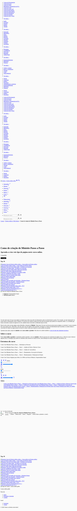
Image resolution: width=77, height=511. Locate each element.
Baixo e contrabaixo (8, 69)
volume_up (1, 364)
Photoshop (6, 49)
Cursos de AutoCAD (9, 9)
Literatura (6, 41)
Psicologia (6, 82)
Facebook (6, 503)
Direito (5, 78)
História (5, 36)
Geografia (6, 38)
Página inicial (7, 199)
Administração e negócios (10, 84)
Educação (7, 188)
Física (5, 34)
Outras (6, 194)
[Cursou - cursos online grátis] (8, 180)
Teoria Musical (7, 73)
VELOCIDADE (8, 411)
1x (1, 365)
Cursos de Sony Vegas (9, 16)
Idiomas (6, 186)
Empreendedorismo (8, 60)
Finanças (6, 62)
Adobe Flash (7, 54)
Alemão (5, 26)
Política (5, 81)
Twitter (5, 504)
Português (6, 32)
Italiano (5, 25)
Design (6, 190)
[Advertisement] (38, 233)
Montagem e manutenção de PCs (11, 6)
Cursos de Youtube (8, 14)
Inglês (5, 21)
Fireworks (6, 52)
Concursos (6, 80)
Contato (5, 497)
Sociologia (6, 44)
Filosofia (6, 40)
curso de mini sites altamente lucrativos (59, 330)
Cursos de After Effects (9, 12)
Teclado (5, 70)
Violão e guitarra (8, 68)
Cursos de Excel (7, 3)
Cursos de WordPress (9, 13)
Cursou (2, 221)
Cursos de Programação (9, 2)
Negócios (7, 207)
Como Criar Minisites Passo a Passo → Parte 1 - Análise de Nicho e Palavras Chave (53, 383)
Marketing (6, 61)
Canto (5, 72)
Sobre (5, 494)
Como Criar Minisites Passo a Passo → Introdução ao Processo (19, 383)
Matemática (6, 33)
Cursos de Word (7, 5)
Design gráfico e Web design (12, 221)
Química (6, 42)
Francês (5, 24)
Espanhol (6, 22)
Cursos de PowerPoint (9, 10)
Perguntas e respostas (9, 496)
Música (6, 192)
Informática (7, 184)
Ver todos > (6, 18)
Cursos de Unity (7, 7)
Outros (6, 212)
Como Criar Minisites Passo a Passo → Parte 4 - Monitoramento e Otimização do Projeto (29, 386)
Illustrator (6, 53)
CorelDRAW (7, 50)
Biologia (6, 37)
